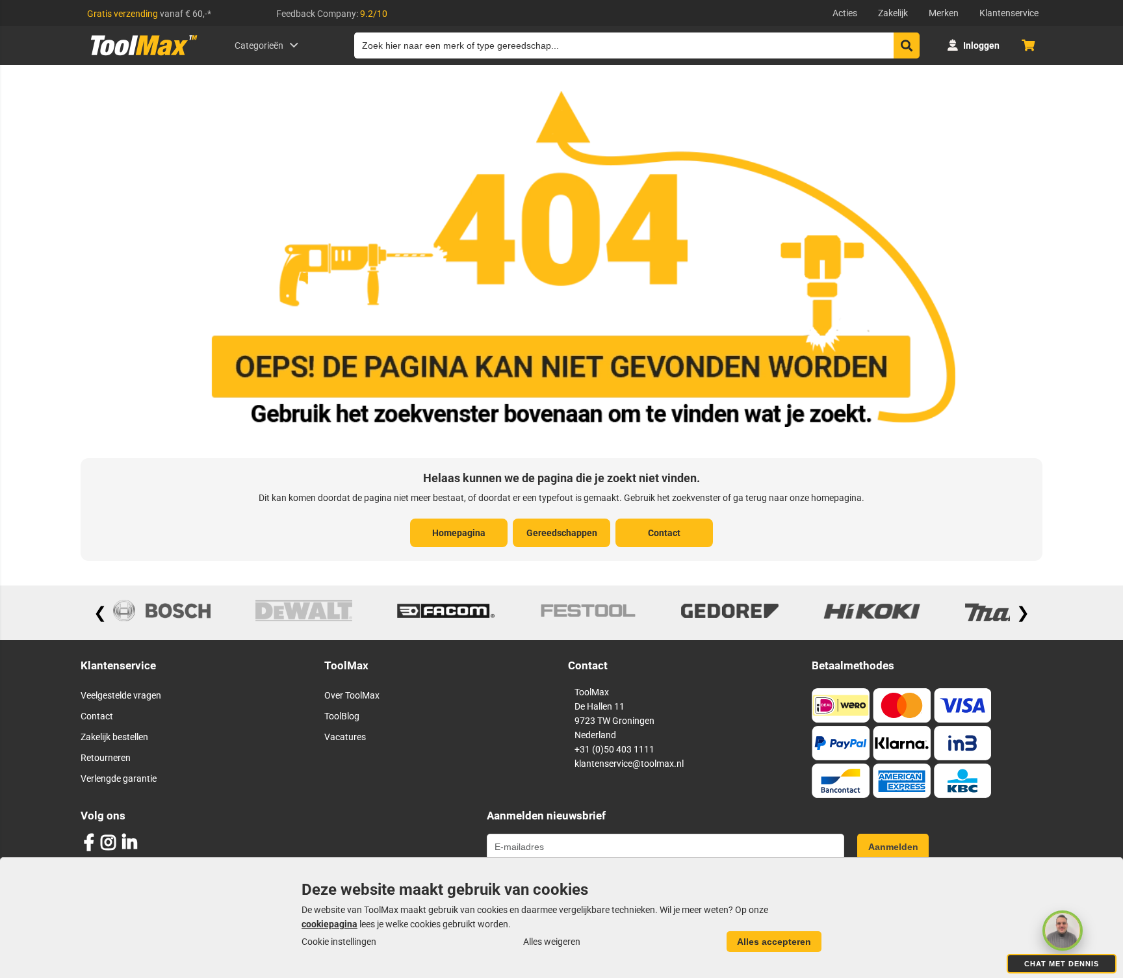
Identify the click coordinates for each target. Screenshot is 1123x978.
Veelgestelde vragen (121, 695)
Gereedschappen (561, 533)
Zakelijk (893, 13)
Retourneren (106, 758)
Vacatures (345, 737)
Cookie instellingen (339, 941)
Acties (845, 13)
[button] (1062, 930)
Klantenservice (1009, 13)
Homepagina (458, 533)
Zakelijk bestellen (114, 737)
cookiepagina (329, 924)
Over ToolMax (352, 695)
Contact (664, 533)
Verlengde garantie (119, 778)
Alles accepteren (774, 941)
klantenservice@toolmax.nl (629, 763)
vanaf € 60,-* (149, 13)
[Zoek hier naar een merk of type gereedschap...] (907, 45)
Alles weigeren (551, 941)
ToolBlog (341, 716)
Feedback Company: (331, 13)
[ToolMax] (139, 55)
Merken (944, 13)
